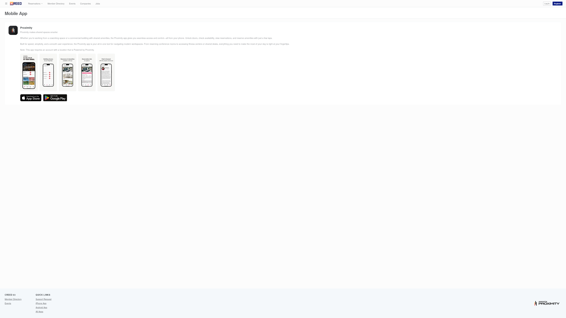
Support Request (43, 299)
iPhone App (41, 303)
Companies (85, 3)
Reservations (34, 3)
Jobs (98, 3)
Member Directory (56, 3)
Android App (41, 307)
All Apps (39, 311)
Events (72, 3)
